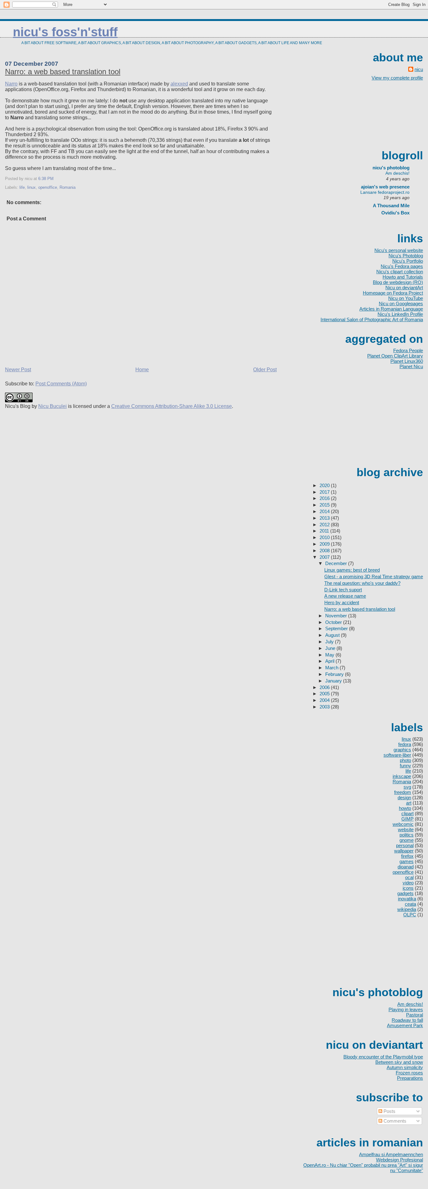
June (331, 648)
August (333, 635)
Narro (11, 83)
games (406, 861)
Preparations (410, 1078)
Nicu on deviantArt (404, 287)
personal (405, 845)
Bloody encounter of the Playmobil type (383, 1056)
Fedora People (408, 350)
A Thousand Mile (391, 205)
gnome (406, 840)
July (330, 641)
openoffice (47, 187)
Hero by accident (341, 602)
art (408, 803)
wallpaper (404, 850)
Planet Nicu (411, 366)
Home (142, 369)
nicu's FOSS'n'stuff (65, 32)
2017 (325, 492)
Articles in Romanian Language (391, 308)
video (408, 882)
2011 (325, 530)
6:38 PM (46, 178)
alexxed (179, 83)
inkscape (402, 776)
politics (406, 834)
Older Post (265, 369)
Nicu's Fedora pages (402, 266)
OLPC (409, 914)
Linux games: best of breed (352, 570)
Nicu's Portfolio (407, 261)
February (335, 674)
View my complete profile (397, 77)
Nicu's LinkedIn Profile (400, 314)
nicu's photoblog (388, 167)
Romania (68, 187)
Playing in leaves (406, 1009)
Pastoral (414, 1014)
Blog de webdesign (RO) (398, 282)
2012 (325, 524)
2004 (325, 700)
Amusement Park (405, 1025)
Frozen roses (409, 1072)
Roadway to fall (407, 1020)
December (336, 563)
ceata (410, 904)
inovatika (407, 898)
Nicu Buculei (52, 406)
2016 (325, 498)
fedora (404, 744)
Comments (394, 1121)
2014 (325, 511)
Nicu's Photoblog (406, 255)
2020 (325, 485)
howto (405, 808)
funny (405, 765)
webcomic (403, 824)
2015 (325, 504)
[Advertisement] (395, 114)
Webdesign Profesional (399, 1159)
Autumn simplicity (405, 1067)
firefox (407, 856)
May (330, 654)
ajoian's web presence (385, 186)
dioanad (406, 866)
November (336, 615)
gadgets (405, 893)
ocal (409, 877)
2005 (325, 693)
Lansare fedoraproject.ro (385, 192)
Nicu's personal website (398, 250)
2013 (325, 518)
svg (407, 787)
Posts (388, 1111)
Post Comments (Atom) (61, 383)
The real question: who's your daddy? (362, 583)
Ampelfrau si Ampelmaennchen (391, 1154)
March (332, 667)
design (404, 797)
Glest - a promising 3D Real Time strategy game (373, 576)
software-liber (397, 755)
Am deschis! (397, 173)
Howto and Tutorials (403, 277)
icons (408, 888)
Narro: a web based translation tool (62, 71)
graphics (402, 749)
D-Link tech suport (343, 589)
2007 (325, 557)
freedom (402, 792)
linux (31, 187)
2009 (325, 544)
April (330, 661)
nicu (419, 69)
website (406, 829)
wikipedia (406, 909)
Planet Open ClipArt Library (395, 355)
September (337, 628)
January (334, 680)
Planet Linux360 (406, 361)
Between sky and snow (399, 1062)
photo (405, 760)
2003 (325, 706)
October (334, 622)
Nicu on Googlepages (401, 303)
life (22, 187)
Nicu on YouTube (405, 298)
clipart (407, 813)
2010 (325, 537)
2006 (325, 687)
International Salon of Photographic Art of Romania (372, 319)
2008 (325, 550)
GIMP (407, 818)
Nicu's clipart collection (399, 271)
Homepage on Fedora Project (393, 293)
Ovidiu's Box (395, 212)
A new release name (345, 596)
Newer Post (18, 369)
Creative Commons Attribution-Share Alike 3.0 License (171, 406)
